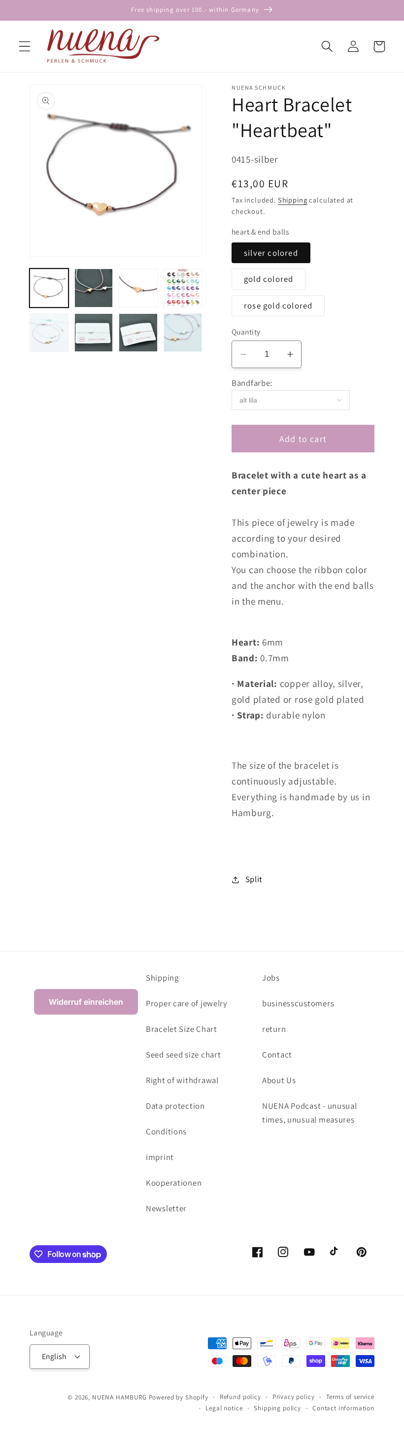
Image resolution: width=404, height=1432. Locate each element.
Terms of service (350, 1397)
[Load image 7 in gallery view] (138, 332)
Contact (277, 1054)
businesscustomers (298, 1003)
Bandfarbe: (252, 382)
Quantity (246, 332)
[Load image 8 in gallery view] (183, 332)
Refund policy (240, 1397)
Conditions (166, 1131)
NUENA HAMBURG (119, 1397)
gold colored (268, 278)
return (274, 1028)
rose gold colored (278, 305)
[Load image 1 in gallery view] (49, 288)
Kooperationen (174, 1182)
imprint (160, 1157)
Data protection (175, 1105)
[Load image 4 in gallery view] (183, 288)
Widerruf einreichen (86, 1002)
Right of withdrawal (182, 1080)
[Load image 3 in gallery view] (138, 288)
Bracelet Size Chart (181, 1028)
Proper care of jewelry (187, 1003)
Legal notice (223, 1408)
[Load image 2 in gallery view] (93, 288)
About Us (279, 1080)
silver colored (271, 252)
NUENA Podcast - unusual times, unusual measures (309, 1112)
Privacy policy (293, 1397)
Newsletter (166, 1208)
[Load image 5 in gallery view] (49, 332)
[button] (25, 47)
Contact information (343, 1408)
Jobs (271, 977)
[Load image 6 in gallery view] (93, 332)
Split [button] (254, 879)
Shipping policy (277, 1408)
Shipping (292, 200)
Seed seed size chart (183, 1054)
